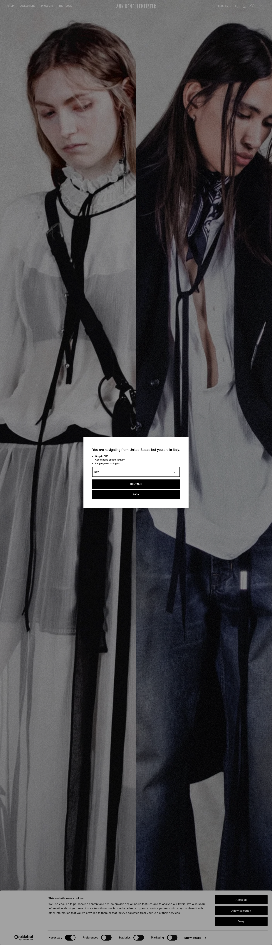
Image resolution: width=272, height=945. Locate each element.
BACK (136, 495)
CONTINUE (136, 484)
